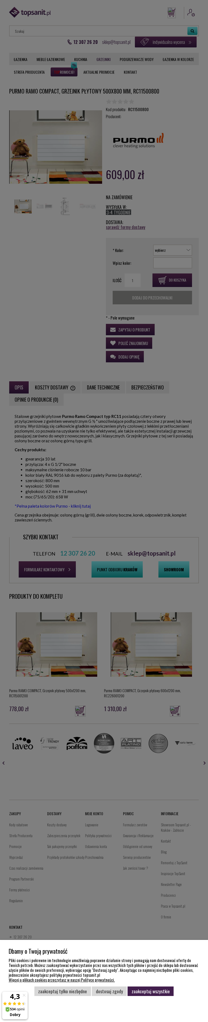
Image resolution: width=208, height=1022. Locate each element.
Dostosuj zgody (109, 991)
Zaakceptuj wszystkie (151, 991)
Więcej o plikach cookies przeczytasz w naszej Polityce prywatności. (62, 980)
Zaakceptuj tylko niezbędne (62, 991)
